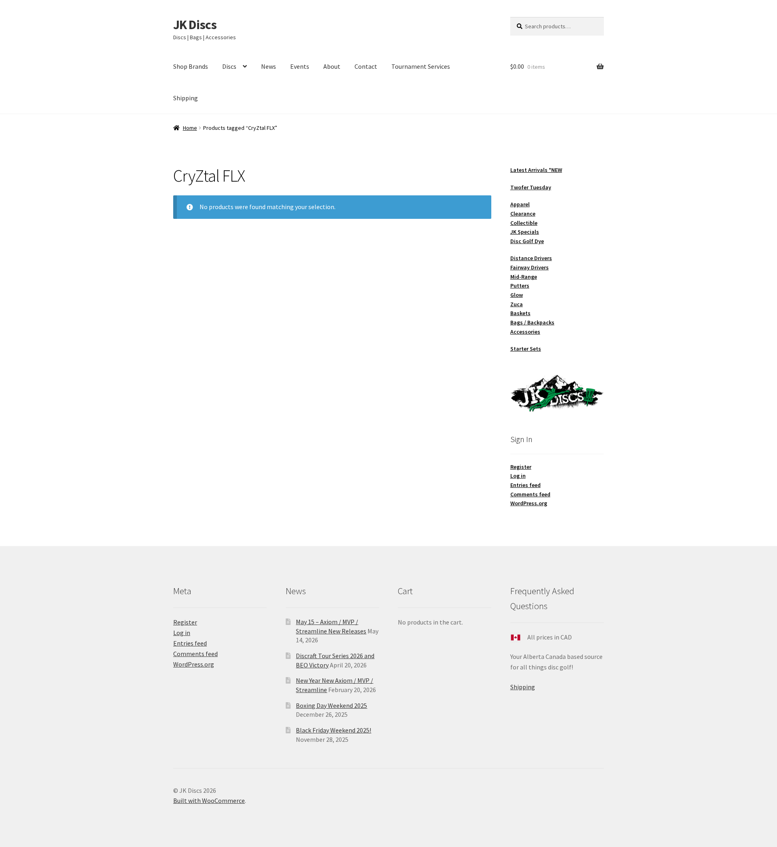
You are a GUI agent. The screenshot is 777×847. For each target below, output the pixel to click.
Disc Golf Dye (527, 241)
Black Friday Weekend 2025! (333, 730)
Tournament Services (420, 66)
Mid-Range (523, 276)
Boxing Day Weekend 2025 (331, 705)
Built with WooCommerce (209, 800)
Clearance (522, 213)
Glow (516, 295)
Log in (518, 475)
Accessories (525, 331)
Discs (229, 66)
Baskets (520, 313)
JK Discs (195, 25)
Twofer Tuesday (530, 187)
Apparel (520, 204)
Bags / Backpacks (532, 322)
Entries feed (525, 485)
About (331, 66)
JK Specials (524, 231)
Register (520, 466)
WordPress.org (528, 503)
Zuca (516, 304)
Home (190, 127)
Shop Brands (190, 66)
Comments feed (530, 494)
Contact (366, 66)
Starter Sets (525, 348)
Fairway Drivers (529, 267)
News (268, 66)
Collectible (523, 223)
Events (299, 66)
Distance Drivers (531, 258)
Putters (519, 285)
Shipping (185, 98)
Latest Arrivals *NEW (536, 170)
